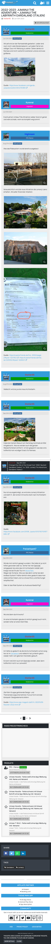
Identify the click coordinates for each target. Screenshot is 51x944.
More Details (9, 941)
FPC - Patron (14, 767)
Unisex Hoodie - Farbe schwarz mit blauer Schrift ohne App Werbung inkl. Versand (25, 792)
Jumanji (21, 867)
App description (26, 904)
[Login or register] (42, 3)
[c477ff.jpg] (25, 248)
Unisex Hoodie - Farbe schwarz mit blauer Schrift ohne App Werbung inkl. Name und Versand (25, 808)
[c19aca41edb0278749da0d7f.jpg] (25, 169)
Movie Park (29, 570)
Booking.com (26, 891)
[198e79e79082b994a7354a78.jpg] (16, 513)
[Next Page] (30, 718)
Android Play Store (26, 902)
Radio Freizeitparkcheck (16, 726)
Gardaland (15, 653)
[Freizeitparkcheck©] (17, 2)
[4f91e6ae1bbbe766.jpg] (20, 429)
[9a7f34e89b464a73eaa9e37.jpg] (25, 309)
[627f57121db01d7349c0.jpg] (20, 69)
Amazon (26, 889)
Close (19, 941)
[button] (47, 3)
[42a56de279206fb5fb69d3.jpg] (25, 212)
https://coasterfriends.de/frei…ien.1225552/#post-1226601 (23, 358)
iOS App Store (26, 900)
